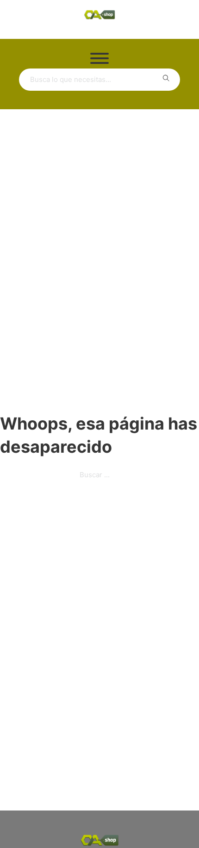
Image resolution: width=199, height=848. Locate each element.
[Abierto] (99, 58)
